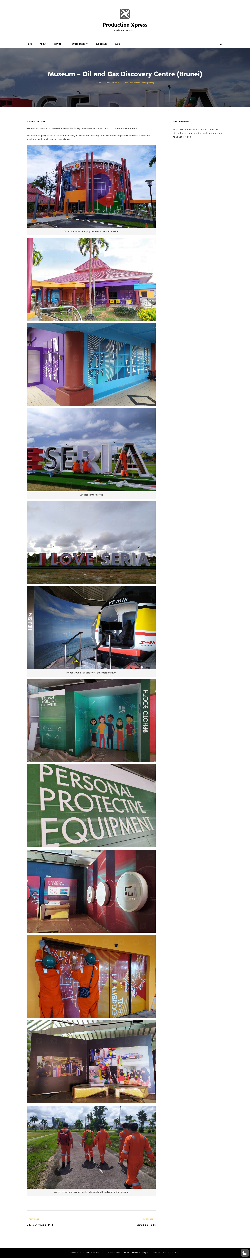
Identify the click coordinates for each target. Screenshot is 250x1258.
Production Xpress (125, 25)
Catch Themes (174, 1253)
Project (107, 82)
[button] (245, 1253)
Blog (117, 44)
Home (29, 44)
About (43, 44)
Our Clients (101, 44)
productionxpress (37, 121)
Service (57, 44)
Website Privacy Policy (134, 1253)
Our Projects (78, 44)
